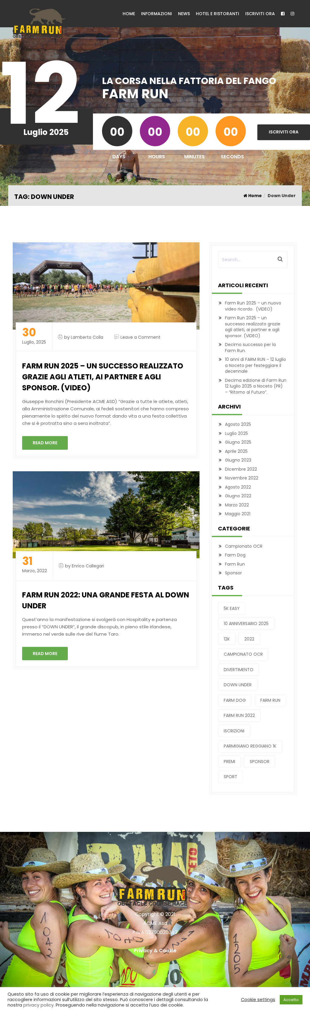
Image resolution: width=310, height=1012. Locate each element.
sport (230, 777)
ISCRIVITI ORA (260, 14)
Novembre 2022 (241, 478)
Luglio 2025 (236, 433)
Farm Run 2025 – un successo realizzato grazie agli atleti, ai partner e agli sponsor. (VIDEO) (102, 377)
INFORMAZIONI (156, 14)
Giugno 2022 (238, 496)
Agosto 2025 (238, 424)
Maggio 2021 (237, 514)
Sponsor (233, 573)
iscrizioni (234, 731)
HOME (129, 14)
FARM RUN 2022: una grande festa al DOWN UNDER (105, 600)
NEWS (184, 14)
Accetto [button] (291, 1000)
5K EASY (232, 608)
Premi (229, 761)
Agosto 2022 (238, 487)
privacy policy (38, 1005)
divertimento (238, 670)
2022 (249, 639)
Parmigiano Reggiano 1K (250, 746)
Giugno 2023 (238, 460)
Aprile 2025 (236, 451)
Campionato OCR (243, 546)
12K (227, 639)
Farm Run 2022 (239, 715)
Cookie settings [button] (258, 999)
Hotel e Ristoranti (217, 14)
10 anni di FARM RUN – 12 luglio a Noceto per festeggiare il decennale (255, 365)
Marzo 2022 (237, 505)
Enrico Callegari (88, 566)
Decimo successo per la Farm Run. (250, 347)
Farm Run (235, 564)
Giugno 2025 (238, 442)
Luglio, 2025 (34, 336)
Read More (45, 443)
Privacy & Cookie (155, 950)
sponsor (259, 761)
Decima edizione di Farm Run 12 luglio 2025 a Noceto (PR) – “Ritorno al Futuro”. (255, 386)
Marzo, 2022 (34, 565)
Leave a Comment (140, 337)
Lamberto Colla (87, 337)
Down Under (238, 685)
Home (254, 196)
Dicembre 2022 (241, 469)
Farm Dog (235, 555)
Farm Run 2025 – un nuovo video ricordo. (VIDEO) (253, 306)
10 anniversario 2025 (246, 623)
